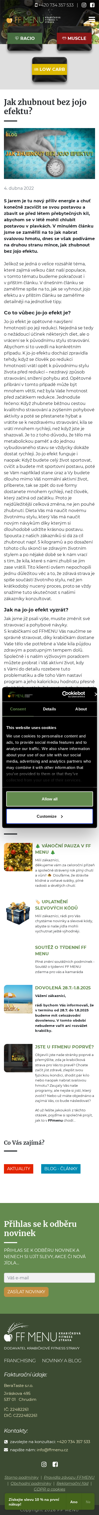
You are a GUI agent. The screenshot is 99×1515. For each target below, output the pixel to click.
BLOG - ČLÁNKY (60, 1168)
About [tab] (81, 709)
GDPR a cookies (49, 1489)
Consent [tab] (18, 709)
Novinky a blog (61, 1361)
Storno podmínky (21, 1477)
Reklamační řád (72, 1483)
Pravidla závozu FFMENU (69, 1477)
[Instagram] (44, 1465)
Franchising (20, 1361)
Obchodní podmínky (31, 1483)
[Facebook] (55, 1465)
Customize (46, 816)
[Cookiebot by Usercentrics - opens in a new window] (64, 694)
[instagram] (84, 5)
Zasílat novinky (26, 1291)
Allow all (50, 799)
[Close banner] (96, 694)
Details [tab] (49, 709)
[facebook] (92, 5)
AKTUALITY (18, 1168)
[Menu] (92, 20)
